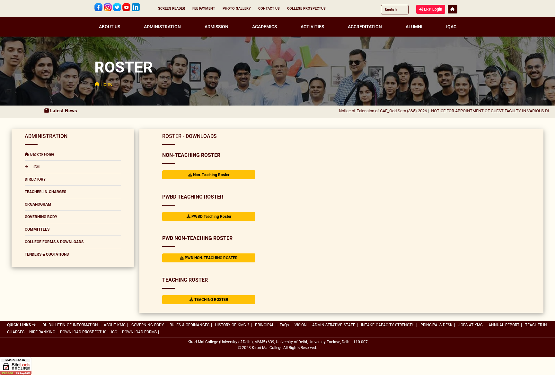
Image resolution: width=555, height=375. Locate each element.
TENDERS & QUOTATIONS (47, 254)
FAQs (284, 325)
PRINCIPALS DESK (436, 325)
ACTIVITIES (312, 26)
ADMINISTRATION (162, 26)
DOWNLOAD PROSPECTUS (83, 332)
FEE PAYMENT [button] (203, 8)
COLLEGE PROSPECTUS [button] (306, 8)
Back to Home (41, 154)
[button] (452, 9)
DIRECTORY (35, 179)
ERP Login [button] (432, 9)
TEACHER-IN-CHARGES (45, 192)
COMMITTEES (37, 229)
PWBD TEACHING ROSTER (192, 197)
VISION (301, 325)
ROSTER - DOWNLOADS (189, 136)
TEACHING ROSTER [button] (210, 299)
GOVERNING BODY (41, 217)
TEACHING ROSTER (185, 280)
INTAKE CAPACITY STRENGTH (388, 325)
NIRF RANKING (42, 332)
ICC (114, 332)
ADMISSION (216, 26)
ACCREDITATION (365, 26)
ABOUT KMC (115, 325)
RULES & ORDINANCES (189, 325)
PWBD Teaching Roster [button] (210, 216)
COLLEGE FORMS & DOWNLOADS (54, 242)
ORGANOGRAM (38, 204)
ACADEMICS (264, 26)
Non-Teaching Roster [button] (210, 175)
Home (106, 84)
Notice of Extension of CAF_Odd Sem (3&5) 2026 (368, 110)
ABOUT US (109, 26)
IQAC (451, 26)
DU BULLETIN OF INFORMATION (70, 325)
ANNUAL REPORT (504, 325)
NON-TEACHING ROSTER (191, 155)
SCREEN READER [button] (171, 8)
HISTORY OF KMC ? (232, 325)
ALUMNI (414, 26)
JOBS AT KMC (470, 325)
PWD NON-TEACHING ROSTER (197, 238)
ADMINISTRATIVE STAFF (333, 325)
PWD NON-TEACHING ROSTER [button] (211, 258)
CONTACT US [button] (269, 8)
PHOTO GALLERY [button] (237, 8)
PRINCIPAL (264, 325)
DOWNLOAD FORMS (139, 332)
